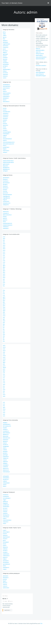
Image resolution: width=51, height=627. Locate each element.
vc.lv (4, 404)
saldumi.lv (5, 461)
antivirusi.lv (6, 211)
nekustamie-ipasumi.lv (8, 144)
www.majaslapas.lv (40, 72)
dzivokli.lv (5, 118)
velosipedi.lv (6, 476)
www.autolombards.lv (41, 57)
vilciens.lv (5, 76)
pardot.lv (5, 453)
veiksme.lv (5, 74)
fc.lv (4, 284)
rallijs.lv (5, 559)
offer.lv (4, 448)
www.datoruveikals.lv (41, 65)
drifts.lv (5, 91)
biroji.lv (5, 108)
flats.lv (4, 122)
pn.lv (4, 366)
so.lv (4, 389)
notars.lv (5, 586)
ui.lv (4, 402)
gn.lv (4, 304)
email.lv (5, 216)
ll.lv (3, 339)
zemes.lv (5, 152)
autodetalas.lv (6, 84)
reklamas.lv (5, 226)
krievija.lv (5, 57)
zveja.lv (4, 569)
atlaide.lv (5, 422)
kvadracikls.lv (6, 96)
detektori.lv (5, 434)
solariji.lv (5, 511)
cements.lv (5, 116)
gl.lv (4, 302)
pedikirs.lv (5, 501)
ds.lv (4, 272)
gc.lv (4, 300)
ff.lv (4, 286)
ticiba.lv (5, 71)
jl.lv (3, 329)
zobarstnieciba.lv (7, 520)
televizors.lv (6, 470)
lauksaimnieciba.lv (7, 194)
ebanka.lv (5, 186)
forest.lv (5, 123)
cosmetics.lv (6, 431)
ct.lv (4, 264)
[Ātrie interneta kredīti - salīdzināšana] (42, 24)
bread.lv (5, 427)
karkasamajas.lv (7, 132)
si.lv (4, 386)
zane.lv (4, 78)
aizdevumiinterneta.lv (8, 160)
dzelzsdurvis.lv (6, 438)
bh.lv (4, 248)
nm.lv (4, 355)
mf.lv (4, 345)
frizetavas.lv (6, 496)
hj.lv (4, 312)
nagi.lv (4, 499)
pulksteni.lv (6, 456)
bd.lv (4, 247)
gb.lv (4, 298)
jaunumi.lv (5, 193)
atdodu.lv (5, 40)
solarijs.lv (5, 513)
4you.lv (4, 37)
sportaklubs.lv (6, 564)
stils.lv (4, 565)
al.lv (4, 242)
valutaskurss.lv (6, 203)
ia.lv (4, 317)
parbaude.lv (6, 64)
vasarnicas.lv (6, 150)
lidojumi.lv (5, 547)
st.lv (4, 391)
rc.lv (4, 372)
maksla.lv (5, 549)
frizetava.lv (5, 494)
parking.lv (5, 455)
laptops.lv (5, 441)
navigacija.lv (6, 446)
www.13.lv (38, 52)
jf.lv (4, 326)
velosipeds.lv (6, 478)
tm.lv (4, 394)
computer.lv (6, 213)
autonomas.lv (6, 88)
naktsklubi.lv (6, 554)
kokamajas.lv (6, 133)
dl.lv (4, 269)
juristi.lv (5, 579)
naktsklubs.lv (6, 555)
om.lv (4, 359)
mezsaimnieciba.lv (7, 138)
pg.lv (4, 362)
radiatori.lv (5, 458)
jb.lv (4, 322)
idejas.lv (5, 52)
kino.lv (4, 544)
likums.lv (5, 582)
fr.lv (4, 293)
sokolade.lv (5, 465)
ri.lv (4, 377)
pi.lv (4, 364)
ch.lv (4, 257)
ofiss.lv (4, 145)
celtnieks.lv (5, 113)
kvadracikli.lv (6, 94)
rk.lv (4, 381)
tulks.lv (4, 518)
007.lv (4, 32)
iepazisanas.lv (6, 537)
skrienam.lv (6, 560)
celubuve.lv (5, 115)
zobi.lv (4, 523)
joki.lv (4, 540)
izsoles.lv (5, 130)
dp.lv (4, 270)
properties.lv (6, 147)
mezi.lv (4, 137)
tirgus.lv (5, 199)
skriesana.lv (6, 562)
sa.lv (4, 384)
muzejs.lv (5, 552)
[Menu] (48, 3)
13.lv (41, 623)
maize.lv (5, 443)
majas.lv (5, 135)
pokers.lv (5, 557)
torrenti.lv (5, 72)
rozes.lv (5, 460)
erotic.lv (5, 533)
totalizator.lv (6, 567)
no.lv (4, 357)
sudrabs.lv (5, 466)
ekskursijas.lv (6, 532)
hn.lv (4, 315)
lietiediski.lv (6, 98)
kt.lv (4, 334)
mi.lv (4, 349)
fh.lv (4, 290)
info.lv (4, 221)
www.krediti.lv (39, 55)
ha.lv (4, 307)
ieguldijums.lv (6, 169)
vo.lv (4, 412)
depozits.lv (5, 166)
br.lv (4, 252)
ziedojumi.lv (6, 204)
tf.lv (4, 393)
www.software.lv (40, 74)
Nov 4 (11, 601)
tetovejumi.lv (6, 515)
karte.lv (5, 56)
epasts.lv (5, 220)
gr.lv (4, 305)
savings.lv (5, 171)
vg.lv (4, 407)
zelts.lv (4, 486)
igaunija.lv (5, 54)
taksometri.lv (6, 101)
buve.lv (4, 110)
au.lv (4, 245)
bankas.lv (5, 179)
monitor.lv (5, 444)
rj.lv (4, 379)
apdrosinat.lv (6, 164)
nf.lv (4, 352)
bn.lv (4, 250)
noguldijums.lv (6, 198)
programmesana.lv (7, 225)
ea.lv (4, 274)
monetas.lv (5, 62)
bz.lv (4, 253)
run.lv (4, 67)
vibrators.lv (5, 479)
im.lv (4, 321)
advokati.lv (5, 576)
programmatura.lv (7, 223)
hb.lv (4, 309)
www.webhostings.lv (41, 75)
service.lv (5, 508)
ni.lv (4, 354)
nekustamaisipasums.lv (8, 142)
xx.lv (4, 414)
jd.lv (4, 324)
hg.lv (4, 310)
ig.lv (4, 319)
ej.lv (4, 279)
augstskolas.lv (6, 44)
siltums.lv (5, 510)
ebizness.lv (5, 188)
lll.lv (4, 341)
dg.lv (4, 265)
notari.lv (5, 584)
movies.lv (5, 550)
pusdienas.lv (6, 505)
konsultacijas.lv (6, 498)
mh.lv (4, 347)
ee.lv (4, 276)
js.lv (4, 331)
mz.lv (4, 350)
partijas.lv (5, 66)
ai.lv (4, 240)
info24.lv (5, 191)
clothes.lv (5, 429)
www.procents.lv (40, 53)
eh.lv (4, 277)
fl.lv (4, 292)
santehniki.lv (6, 506)
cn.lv (4, 260)
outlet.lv (5, 449)
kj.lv (4, 332)
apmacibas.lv (6, 177)
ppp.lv (4, 367)
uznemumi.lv (6, 201)
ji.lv (3, 327)
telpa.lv (4, 149)
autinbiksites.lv (6, 424)
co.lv (4, 262)
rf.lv (4, 374)
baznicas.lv (5, 45)
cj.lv (4, 259)
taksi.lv (4, 100)
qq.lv (4, 371)
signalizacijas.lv (6, 69)
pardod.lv (5, 451)
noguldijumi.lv (6, 196)
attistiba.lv (5, 42)
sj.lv (4, 388)
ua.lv (4, 396)
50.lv (4, 39)
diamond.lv (5, 436)
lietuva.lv (5, 59)
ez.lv (4, 282)
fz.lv (4, 295)
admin (5, 601)
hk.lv (4, 314)
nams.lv (5, 140)
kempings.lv (6, 542)
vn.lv (4, 411)
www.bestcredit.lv (40, 50)
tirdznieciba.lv (6, 471)
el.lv (4, 281)
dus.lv (4, 49)
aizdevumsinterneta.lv (8, 162)
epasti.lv (5, 218)
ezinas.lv (5, 189)
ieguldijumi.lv (6, 167)
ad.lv (4, 238)
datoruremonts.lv (7, 215)
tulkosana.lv (6, 516)
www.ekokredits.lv (40, 58)
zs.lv (4, 416)
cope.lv (4, 530)
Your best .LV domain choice (12, 3)
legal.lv (4, 581)
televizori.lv (5, 468)
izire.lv (4, 127)
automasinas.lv (6, 86)
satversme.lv (6, 587)
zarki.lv (4, 484)
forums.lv (5, 51)
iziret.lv (4, 128)
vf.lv (4, 405)
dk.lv (4, 267)
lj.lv (3, 337)
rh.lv (4, 376)
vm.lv (4, 409)
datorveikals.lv (6, 432)
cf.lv (4, 255)
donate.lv (5, 184)
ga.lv (4, 297)
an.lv (4, 243)
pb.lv (4, 360)
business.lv (5, 181)
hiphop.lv (5, 535)
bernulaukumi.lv (7, 426)
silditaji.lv (5, 463)
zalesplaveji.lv (6, 483)
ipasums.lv (5, 125)
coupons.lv (5, 47)
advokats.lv (5, 577)
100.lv (4, 34)
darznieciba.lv (6, 182)
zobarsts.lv (5, 522)
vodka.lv (5, 481)
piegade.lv (5, 503)
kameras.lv (5, 439)
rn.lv (4, 382)
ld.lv (4, 336)
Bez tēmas (5, 595)
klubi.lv (4, 545)
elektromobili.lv (7, 93)
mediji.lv (5, 61)
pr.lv (4, 369)
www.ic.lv (38, 48)
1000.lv (4, 35)
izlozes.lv (5, 538)
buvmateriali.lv (6, 111)
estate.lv (5, 120)
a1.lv (4, 237)
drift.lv (4, 89)
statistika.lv (5, 228)
